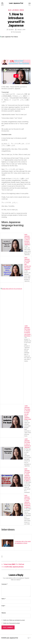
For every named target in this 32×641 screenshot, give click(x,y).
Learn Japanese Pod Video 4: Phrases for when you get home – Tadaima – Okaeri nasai (27, 412)
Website (3, 613)
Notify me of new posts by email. (11, 623)
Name (3, 598)
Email (3, 605)
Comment (4, 584)
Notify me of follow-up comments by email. (14, 620)
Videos (21, 10)
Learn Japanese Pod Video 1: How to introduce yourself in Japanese (27, 239)
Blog (9, 10)
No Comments (17, 32)
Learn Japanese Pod (16, 3)
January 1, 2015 (21, 29)
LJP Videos (15, 10)
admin (12, 29)
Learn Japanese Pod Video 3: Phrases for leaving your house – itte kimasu (27, 331)
